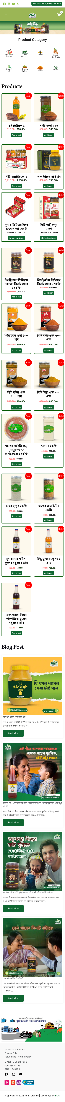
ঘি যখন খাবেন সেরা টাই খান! (14, 717)
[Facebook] (4, 3)
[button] (46, 4)
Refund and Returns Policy (18, 1056)
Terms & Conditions (15, 1049)
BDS (57, 1095)
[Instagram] (9, 3)
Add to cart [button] (16, 135)
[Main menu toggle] (6, 15)
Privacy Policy (12, 1053)
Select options (16, 238)
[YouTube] (13, 3)
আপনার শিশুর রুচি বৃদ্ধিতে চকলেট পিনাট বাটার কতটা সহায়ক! (28, 892)
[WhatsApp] (18, 3)
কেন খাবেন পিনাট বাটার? (13, 978)
